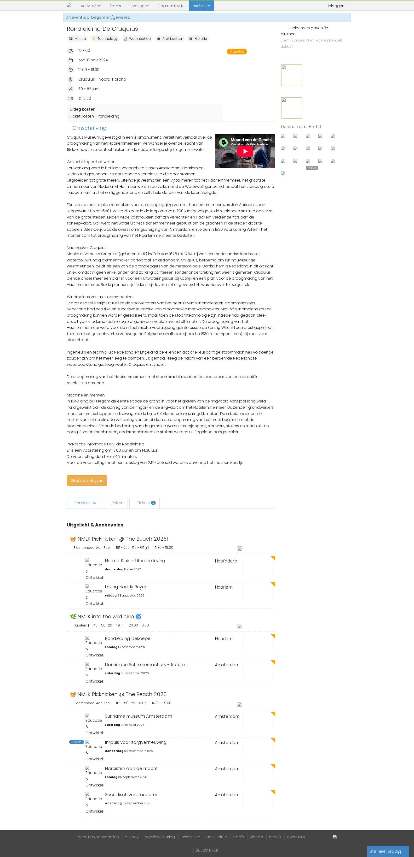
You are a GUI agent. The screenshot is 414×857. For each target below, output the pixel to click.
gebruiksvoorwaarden (98, 837)
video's (256, 837)
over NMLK (296, 837)
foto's (238, 837)
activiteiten (216, 837)
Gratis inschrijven (87, 480)
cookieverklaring (160, 837)
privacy (132, 837)
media (275, 837)
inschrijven (190, 837)
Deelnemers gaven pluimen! (311, 37)
